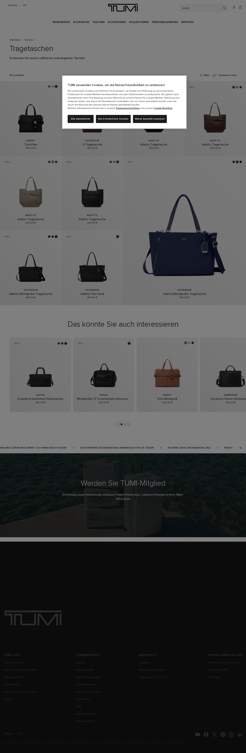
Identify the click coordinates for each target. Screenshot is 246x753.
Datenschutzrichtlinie (127, 108)
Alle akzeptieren (80, 119)
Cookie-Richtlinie (163, 108)
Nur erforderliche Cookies (113, 119)
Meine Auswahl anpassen (150, 119)
